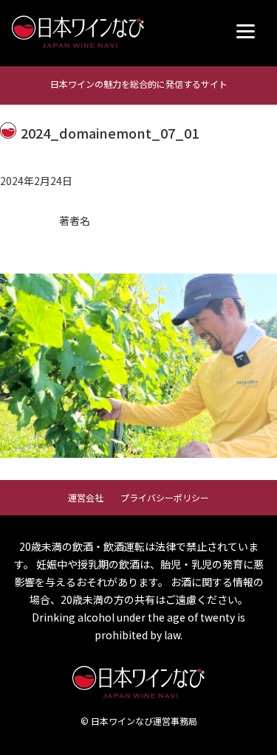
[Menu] (245, 31)
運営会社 (85, 497)
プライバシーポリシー (164, 497)
